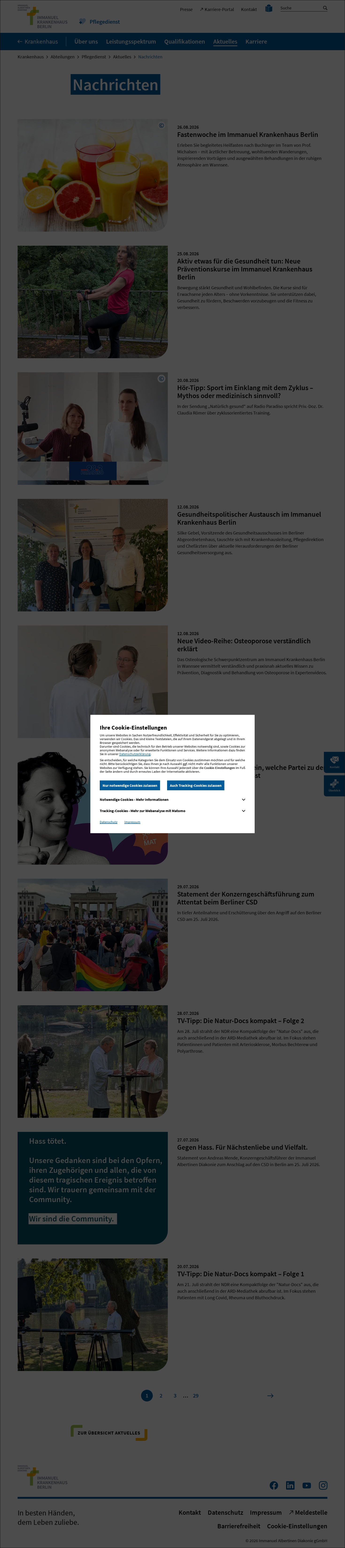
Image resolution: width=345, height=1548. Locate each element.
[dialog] (172, 774)
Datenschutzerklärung (134, 754)
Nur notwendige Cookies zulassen (130, 785)
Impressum (132, 822)
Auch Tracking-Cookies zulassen (196, 785)
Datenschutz (108, 822)
